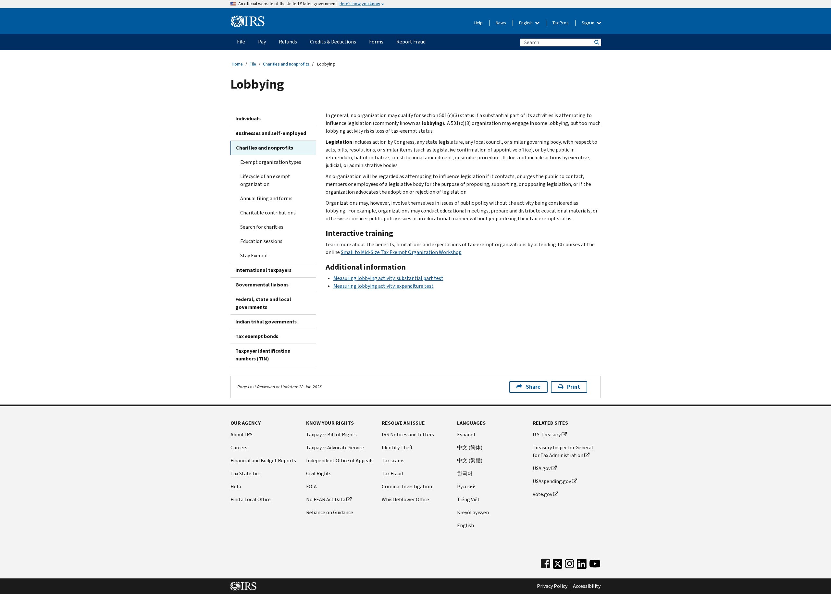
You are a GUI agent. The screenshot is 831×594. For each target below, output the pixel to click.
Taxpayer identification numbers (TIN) (263, 354)
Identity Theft (397, 447)
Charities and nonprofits (286, 64)
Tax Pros (560, 23)
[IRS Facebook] (545, 562)
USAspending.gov (552, 481)
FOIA (311, 486)
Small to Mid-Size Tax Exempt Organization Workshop (401, 252)
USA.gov (542, 468)
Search (596, 42)
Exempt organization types (270, 162)
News (501, 23)
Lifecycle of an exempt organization (265, 180)
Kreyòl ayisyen (473, 512)
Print (573, 387)
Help (478, 23)
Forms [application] (376, 41)
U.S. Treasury (547, 434)
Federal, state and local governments (263, 303)
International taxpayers (263, 270)
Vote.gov (542, 494)
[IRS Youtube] (595, 562)
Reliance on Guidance (329, 512)
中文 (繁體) (469, 460)
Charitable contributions (268, 212)
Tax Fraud (392, 473)
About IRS (241, 434)
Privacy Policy (552, 586)
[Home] (248, 19)
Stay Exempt (254, 255)
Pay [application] (262, 41)
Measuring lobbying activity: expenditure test (383, 286)
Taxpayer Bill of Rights (331, 434)
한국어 (465, 473)
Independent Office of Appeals (340, 460)
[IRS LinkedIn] (582, 562)
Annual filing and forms (266, 198)
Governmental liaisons (262, 284)
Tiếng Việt (468, 499)
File (253, 64)
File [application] (241, 41)
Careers (238, 447)
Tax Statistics (245, 473)
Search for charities (261, 227)
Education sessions (261, 241)
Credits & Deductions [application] (333, 41)
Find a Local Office (250, 499)
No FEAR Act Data (325, 499)
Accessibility (587, 586)
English (526, 23)
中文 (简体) (469, 447)
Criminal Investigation (407, 486)
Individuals (248, 118)
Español (466, 434)
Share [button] (533, 387)
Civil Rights (318, 473)
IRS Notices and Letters (408, 434)
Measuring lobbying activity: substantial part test (388, 278)
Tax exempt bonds (256, 336)
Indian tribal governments (266, 321)
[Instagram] (569, 562)
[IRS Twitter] (558, 562)
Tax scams (393, 460)
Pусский (466, 486)
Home (237, 64)
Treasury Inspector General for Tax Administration (563, 451)
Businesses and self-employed (270, 133)
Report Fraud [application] (411, 41)
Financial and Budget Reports (263, 460)
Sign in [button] (588, 23)
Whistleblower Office (405, 499)
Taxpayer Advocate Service (335, 447)
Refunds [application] (288, 41)
